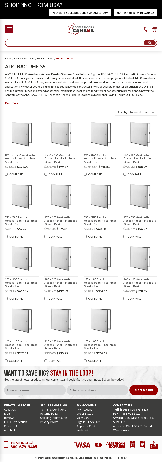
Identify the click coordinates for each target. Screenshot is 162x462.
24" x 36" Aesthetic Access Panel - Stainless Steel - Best (100, 158)
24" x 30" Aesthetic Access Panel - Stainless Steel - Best (139, 158)
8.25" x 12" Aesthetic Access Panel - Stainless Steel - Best (60, 158)
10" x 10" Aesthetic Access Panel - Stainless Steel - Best (100, 345)
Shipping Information (53, 418)
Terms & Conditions (53, 409)
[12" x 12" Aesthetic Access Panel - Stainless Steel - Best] (61, 321)
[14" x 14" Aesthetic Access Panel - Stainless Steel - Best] (22, 321)
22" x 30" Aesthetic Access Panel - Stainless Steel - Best (100, 220)
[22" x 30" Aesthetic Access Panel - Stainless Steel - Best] (101, 196)
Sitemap (121, 458)
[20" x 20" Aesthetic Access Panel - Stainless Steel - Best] (22, 258)
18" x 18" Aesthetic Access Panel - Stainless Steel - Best (100, 283)
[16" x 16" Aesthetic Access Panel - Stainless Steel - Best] (140, 258)
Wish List (82, 430)
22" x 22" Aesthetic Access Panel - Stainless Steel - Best (139, 220)
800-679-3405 (23, 446)
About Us (10, 409)
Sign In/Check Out (88, 422)
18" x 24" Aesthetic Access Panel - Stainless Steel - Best (60, 283)
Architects (10, 430)
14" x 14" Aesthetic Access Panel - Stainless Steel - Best (21, 345)
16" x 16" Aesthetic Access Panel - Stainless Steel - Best (139, 283)
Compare (16, 174)
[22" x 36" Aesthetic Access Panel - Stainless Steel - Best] (61, 196)
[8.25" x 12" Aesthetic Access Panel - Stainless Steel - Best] (61, 134)
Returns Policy (49, 413)
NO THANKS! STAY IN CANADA (135, 12)
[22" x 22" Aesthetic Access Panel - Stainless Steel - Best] (140, 196)
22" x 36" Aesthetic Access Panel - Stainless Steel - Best (60, 220)
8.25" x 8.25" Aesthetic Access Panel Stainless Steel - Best (20, 158)
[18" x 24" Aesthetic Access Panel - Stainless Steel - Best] (61, 258)
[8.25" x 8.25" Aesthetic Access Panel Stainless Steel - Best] (22, 134)
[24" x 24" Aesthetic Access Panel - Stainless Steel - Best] (22, 196)
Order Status (85, 413)
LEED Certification (15, 422)
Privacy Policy (49, 422)
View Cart (83, 418)
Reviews (9, 418)
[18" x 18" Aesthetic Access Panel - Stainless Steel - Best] (101, 258)
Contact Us (11, 426)
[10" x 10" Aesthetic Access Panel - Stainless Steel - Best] (101, 321)
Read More (11, 103)
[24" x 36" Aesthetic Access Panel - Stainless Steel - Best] (101, 134)
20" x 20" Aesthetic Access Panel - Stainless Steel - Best (21, 283)
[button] (136, 112)
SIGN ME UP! (144, 390)
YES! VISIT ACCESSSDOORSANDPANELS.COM (80, 12)
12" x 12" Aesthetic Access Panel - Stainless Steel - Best (60, 345)
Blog (7, 413)
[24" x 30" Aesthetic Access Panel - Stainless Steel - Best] (140, 134)
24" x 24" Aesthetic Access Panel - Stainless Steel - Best (21, 220)
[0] (154, 29)
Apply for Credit (87, 426)
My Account (84, 409)
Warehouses (121, 430)
